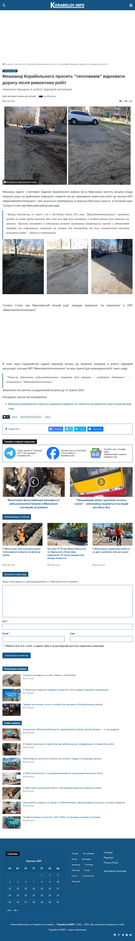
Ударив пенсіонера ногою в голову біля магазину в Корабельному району (63, 704)
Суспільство (19, 64)
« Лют (9, 910)
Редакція (108, 857)
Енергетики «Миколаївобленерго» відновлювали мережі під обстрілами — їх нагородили (71, 729)
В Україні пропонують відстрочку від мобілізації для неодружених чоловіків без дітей (68, 744)
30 (50, 902)
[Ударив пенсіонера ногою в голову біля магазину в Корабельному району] (11, 710)
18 (10, 895)
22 (42, 895)
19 (18, 895)
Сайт (72, 633)
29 (42, 902)
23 (50, 895)
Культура (76, 865)
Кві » (16, 910)
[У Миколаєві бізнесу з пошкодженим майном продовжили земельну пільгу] (11, 778)
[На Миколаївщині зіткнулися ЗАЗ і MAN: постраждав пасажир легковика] (11, 822)
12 (18, 888)
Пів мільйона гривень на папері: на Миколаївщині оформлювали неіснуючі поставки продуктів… (75, 802)
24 (58, 895)
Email (6, 633)
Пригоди (76, 870)
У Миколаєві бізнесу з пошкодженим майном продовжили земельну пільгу (63, 773)
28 (34, 902)
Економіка (86, 859)
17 (58, 888)
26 (18, 902)
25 (10, 902)
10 (58, 882)
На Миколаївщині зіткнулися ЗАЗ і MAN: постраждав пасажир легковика (61, 817)
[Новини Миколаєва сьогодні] (67, 5)
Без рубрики (88, 853)
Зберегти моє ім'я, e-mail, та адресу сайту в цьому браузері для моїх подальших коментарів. (55, 646)
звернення (49, 201)
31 (58, 902)
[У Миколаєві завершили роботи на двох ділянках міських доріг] (113, 534)
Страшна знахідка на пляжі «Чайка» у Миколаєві (49, 675)
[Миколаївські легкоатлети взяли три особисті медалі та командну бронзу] (11, 764)
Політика (89, 865)
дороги (14, 417)
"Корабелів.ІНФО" (65, 924)
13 (26, 888)
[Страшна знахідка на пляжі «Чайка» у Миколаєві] (11, 680)
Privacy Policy (111, 862)
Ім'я (5, 621)
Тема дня (76, 881)
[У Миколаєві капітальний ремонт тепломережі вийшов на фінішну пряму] (22, 534)
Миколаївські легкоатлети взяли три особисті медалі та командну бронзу (62, 758)
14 (34, 888)
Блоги (74, 859)
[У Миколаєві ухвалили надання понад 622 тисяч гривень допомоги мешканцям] (11, 695)
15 (42, 888)
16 (50, 888)
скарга (47, 417)
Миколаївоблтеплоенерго (31, 417)
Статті (75, 876)
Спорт (87, 870)
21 (34, 895)
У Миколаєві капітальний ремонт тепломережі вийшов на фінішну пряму (21, 551)
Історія (75, 853)
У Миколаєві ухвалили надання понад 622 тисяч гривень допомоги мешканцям (66, 689)
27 (26, 902)
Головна (8, 64)
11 (10, 888)
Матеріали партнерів (115, 871)
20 (26, 895)
